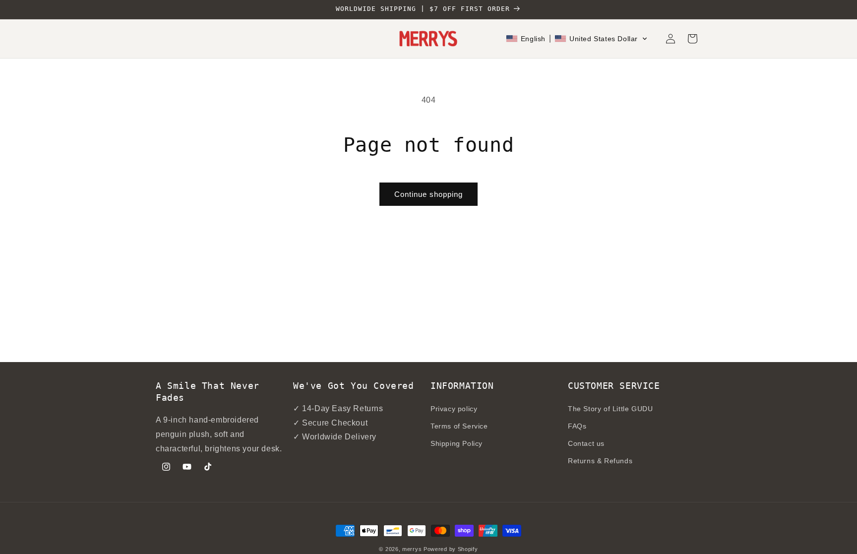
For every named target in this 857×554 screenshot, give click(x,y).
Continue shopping (428, 194)
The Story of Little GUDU (610, 409)
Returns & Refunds (600, 461)
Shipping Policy (456, 443)
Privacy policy (453, 409)
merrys (412, 549)
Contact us (586, 443)
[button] (577, 39)
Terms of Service (459, 426)
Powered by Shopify (451, 549)
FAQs (577, 426)
